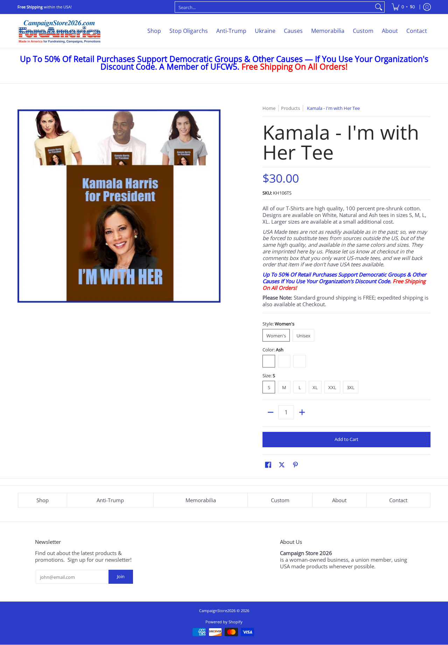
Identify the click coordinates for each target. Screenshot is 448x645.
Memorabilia (201, 500)
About (339, 500)
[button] (268, 464)
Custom (280, 500)
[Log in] (427, 7)
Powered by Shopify (224, 621)
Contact (398, 500)
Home (268, 108)
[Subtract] (270, 412)
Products (290, 108)
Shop (42, 500)
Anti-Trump (110, 500)
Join (121, 576)
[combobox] (274, 7)
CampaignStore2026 (217, 610)
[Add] (302, 412)
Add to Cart (346, 439)
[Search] (378, 7)
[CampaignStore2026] (60, 31)
